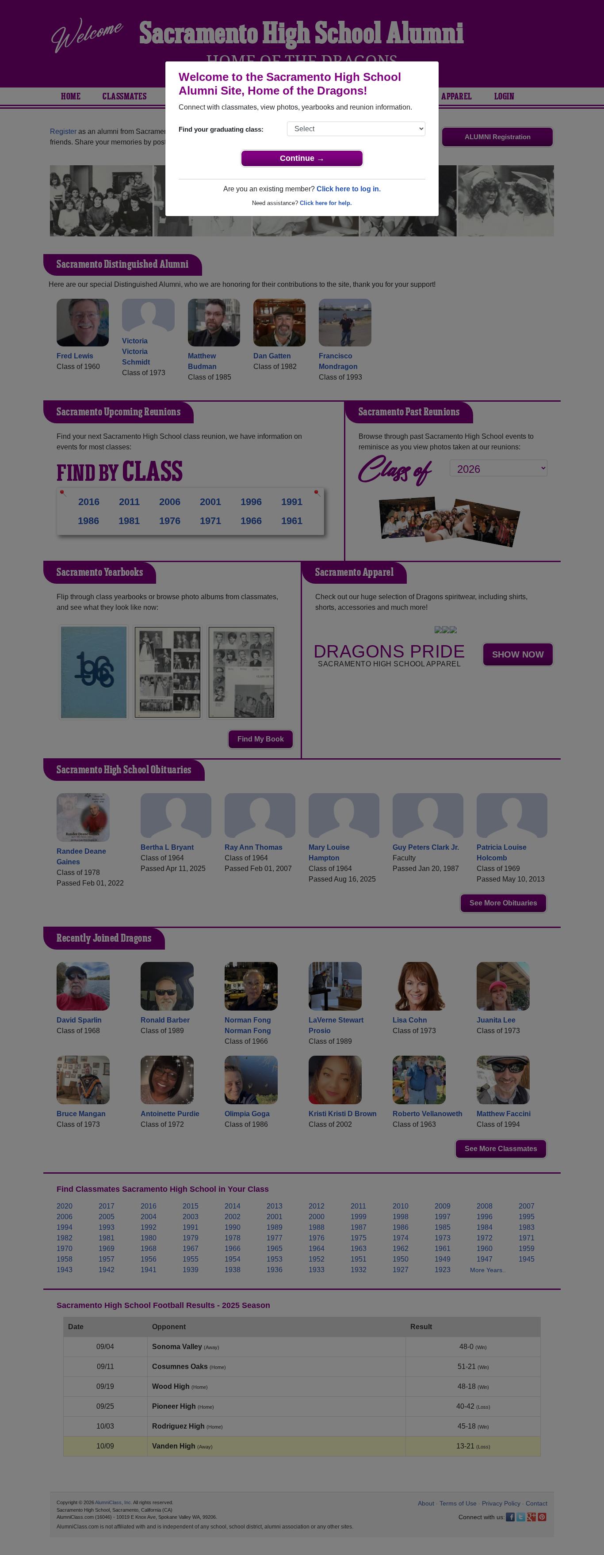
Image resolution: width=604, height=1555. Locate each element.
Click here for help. (326, 203)
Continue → (302, 158)
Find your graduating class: (221, 129)
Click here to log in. (349, 189)
